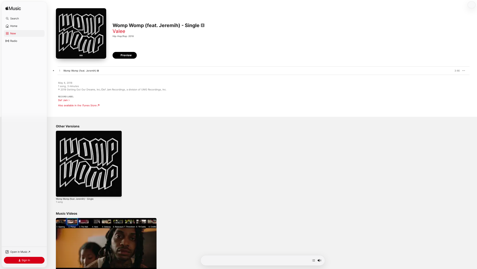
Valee (119, 31)
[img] (13, 8)
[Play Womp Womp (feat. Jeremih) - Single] (60, 192)
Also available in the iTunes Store (77, 105)
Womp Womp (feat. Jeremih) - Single (77, 132)
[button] (24, 18)
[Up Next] (313, 260)
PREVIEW (455, 70)
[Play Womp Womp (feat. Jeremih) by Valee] (59, 70)
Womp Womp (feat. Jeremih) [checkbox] (79, 70)
